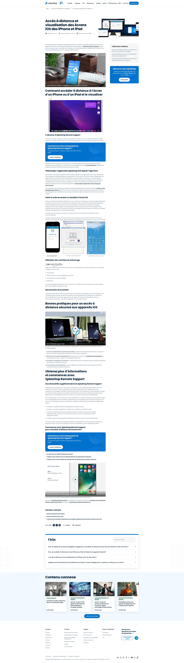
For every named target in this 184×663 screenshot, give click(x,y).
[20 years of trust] (60, 3)
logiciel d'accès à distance (94, 356)
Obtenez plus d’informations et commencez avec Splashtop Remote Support (124, 59)
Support (104, 3)
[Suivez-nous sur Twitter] (129, 657)
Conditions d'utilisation (73, 656)
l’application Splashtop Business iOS (79, 502)
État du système (87, 635)
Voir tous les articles (92, 616)
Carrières (47, 640)
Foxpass (66, 644)
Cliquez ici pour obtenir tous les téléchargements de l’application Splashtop (69, 457)
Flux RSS (67, 525)
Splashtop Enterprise (69, 641)
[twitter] (59, 525)
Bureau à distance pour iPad (55, 516)
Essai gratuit (134, 3)
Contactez (48, 645)
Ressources (90, 3)
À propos (48, 629)
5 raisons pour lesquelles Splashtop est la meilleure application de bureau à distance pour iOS (74, 519)
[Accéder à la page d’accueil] (51, 3)
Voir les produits (68, 646)
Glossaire (47, 647)
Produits (69, 3)
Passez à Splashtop (55, 157)
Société (98, 3)
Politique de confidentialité (59, 656)
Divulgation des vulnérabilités (90, 637)
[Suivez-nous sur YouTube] (132, 657)
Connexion (125, 3)
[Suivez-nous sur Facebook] (126, 657)
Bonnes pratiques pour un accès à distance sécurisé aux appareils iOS (124, 55)
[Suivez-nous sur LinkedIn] (118, 657)
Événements (48, 637)
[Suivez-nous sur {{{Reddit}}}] (134, 657)
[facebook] (57, 525)
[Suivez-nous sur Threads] (123, 657)
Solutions (77, 3)
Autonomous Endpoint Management (70, 638)
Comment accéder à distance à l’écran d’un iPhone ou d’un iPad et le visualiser (124, 50)
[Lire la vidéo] (75, 70)
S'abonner (78, 525)
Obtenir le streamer (88, 640)
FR (120, 3)
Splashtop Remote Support (91, 46)
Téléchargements (112, 3)
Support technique (88, 632)
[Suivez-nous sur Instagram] (120, 657)
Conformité (48, 656)
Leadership (48, 635)
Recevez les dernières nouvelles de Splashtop (129, 631)
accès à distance (91, 165)
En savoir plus (50, 610)
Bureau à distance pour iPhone (56, 514)
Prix (83, 3)
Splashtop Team (52, 33)
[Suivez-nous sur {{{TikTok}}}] (137, 657)
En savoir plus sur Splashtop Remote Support (60, 454)
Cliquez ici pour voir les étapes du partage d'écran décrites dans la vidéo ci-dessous (71, 459)
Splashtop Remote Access (59, 500)
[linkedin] (54, 525)
